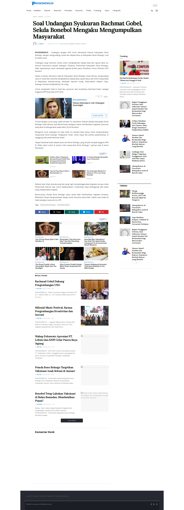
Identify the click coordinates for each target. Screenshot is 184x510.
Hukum (123, 73)
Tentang (35, 496)
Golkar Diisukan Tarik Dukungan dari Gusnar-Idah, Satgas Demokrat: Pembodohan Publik (140, 125)
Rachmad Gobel (63, 205)
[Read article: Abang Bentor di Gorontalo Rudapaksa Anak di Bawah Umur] (125, 169)
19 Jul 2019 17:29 (53, 44)
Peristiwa (68, 10)
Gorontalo (48, 17)
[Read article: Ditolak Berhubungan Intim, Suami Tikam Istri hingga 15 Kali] (134, 68)
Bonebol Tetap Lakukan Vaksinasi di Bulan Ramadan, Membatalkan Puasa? (55, 397)
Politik (88, 10)
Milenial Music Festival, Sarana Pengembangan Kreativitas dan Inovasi (54, 311)
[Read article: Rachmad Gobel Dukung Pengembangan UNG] (95, 289)
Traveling (97, 10)
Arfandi (39, 404)
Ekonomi (79, 10)
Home (28, 10)
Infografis (117, 10)
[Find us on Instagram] (154, 504)
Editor (41, 44)
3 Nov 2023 (47, 318)
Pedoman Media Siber (61, 496)
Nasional (57, 10)
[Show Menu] (157, 10)
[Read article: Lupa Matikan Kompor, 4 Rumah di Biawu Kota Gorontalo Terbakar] (125, 220)
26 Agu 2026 (132, 83)
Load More (72, 420)
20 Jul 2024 (47, 288)
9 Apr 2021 (47, 404)
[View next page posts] (136, 262)
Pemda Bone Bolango (48, 205)
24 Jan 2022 (47, 347)
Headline (37, 10)
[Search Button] (152, 10)
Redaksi (49, 496)
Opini (107, 10)
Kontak (42, 496)
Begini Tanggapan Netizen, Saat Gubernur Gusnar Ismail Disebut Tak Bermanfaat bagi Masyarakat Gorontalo (139, 109)
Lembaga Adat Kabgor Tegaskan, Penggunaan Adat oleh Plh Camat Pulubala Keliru (139, 156)
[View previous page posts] (132, 262)
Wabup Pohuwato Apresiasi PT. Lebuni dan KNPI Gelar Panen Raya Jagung (56, 340)
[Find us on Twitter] (157, 504)
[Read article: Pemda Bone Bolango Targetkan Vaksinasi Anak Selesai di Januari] (95, 375)
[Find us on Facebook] (151, 504)
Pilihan (77, 44)
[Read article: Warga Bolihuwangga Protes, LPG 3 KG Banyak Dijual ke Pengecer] (125, 194)
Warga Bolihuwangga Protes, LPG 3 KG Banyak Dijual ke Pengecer (139, 195)
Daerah (47, 10)
